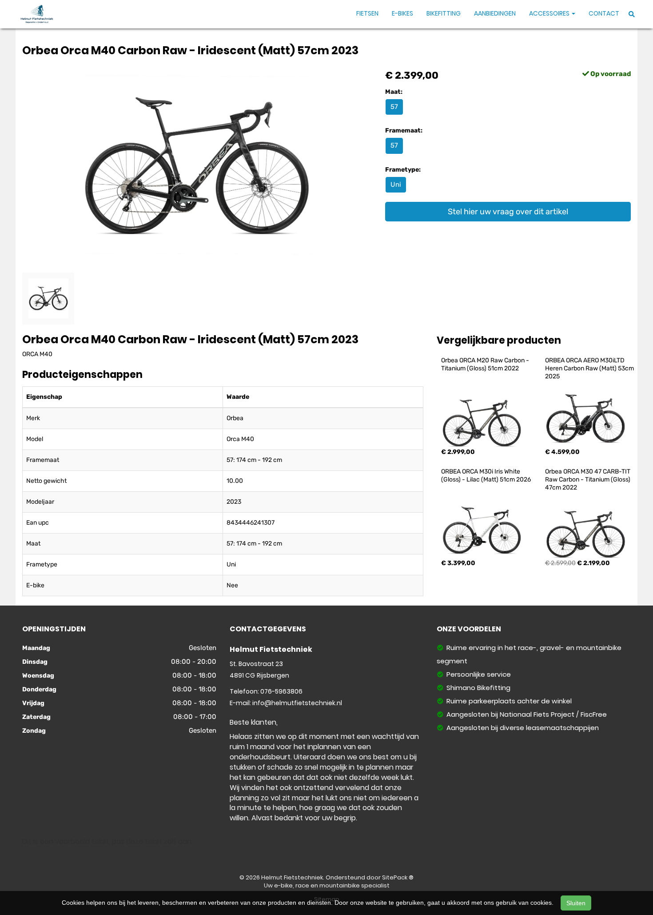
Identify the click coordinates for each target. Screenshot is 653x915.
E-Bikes (402, 13)
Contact (604, 13)
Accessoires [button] (550, 13)
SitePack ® (398, 877)
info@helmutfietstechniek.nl (297, 702)
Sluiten (575, 903)
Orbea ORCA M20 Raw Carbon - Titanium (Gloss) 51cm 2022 (485, 364)
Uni (395, 185)
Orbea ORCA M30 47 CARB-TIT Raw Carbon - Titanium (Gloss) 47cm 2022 (588, 479)
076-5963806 (281, 691)
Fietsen (367, 13)
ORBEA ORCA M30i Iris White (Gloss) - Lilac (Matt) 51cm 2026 (486, 475)
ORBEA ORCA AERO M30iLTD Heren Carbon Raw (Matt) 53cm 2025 (590, 368)
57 (394, 107)
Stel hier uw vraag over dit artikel (508, 212)
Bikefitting (443, 13)
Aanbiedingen (495, 13)
